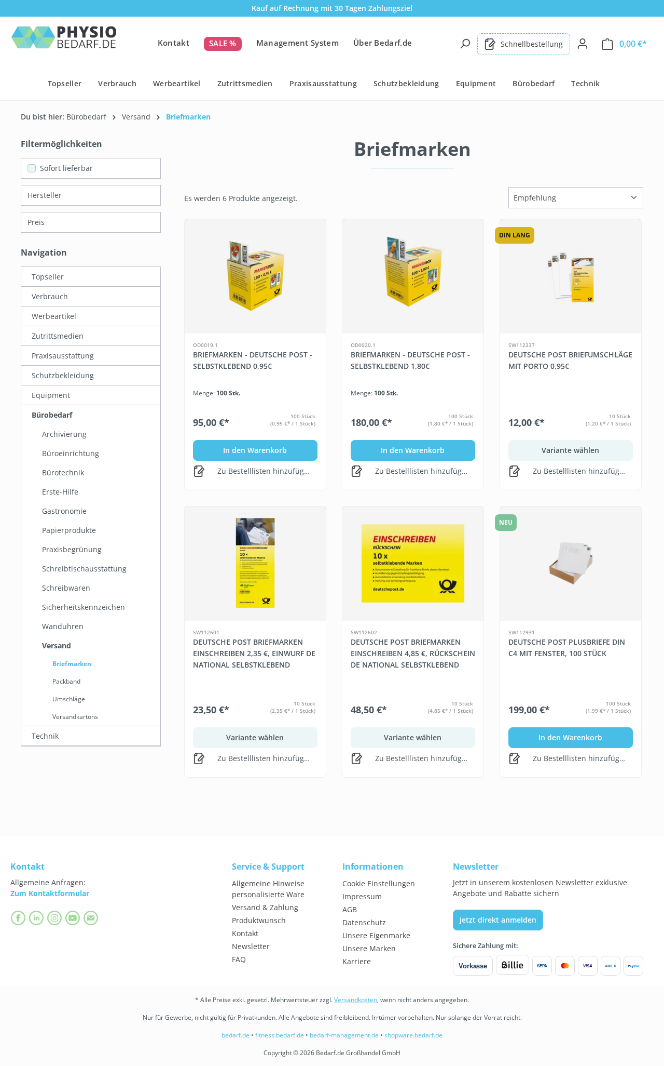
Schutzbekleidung (63, 375)
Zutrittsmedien (58, 336)
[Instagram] (56, 918)
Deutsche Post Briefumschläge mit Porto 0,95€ (570, 360)
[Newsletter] (92, 918)
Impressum (362, 896)
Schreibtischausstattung (84, 569)
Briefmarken (71, 663)
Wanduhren (63, 626)
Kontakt (173, 42)
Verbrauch (50, 296)
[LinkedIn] (38, 918)
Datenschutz (364, 922)
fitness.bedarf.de (279, 1035)
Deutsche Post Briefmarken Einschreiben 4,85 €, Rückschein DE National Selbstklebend (413, 653)
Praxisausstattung (63, 356)
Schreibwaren (66, 588)
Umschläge (68, 699)
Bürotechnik (63, 472)
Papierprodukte (69, 530)
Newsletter (251, 946)
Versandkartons (75, 716)
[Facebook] (19, 918)
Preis (36, 222)
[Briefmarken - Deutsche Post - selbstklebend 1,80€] (412, 276)
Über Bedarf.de (382, 42)
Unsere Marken (369, 948)
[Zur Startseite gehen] (63, 42)
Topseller (48, 277)
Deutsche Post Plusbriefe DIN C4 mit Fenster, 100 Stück (566, 647)
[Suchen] (464, 43)
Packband (66, 681)
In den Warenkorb (255, 450)
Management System (297, 42)
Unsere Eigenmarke (376, 935)
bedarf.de (236, 1035)
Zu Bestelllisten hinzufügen (264, 471)
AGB (349, 909)
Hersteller (44, 195)
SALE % (223, 43)
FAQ (239, 959)
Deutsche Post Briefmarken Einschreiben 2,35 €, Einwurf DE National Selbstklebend (254, 653)
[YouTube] (74, 918)
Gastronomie (64, 511)
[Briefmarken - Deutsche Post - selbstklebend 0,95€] (255, 276)
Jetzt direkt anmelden (498, 920)
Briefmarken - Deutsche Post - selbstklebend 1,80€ (410, 360)
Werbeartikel (54, 316)
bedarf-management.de (344, 1035)
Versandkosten (355, 999)
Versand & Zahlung (265, 907)
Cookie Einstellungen (378, 883)
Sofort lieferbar (66, 168)
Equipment (51, 395)
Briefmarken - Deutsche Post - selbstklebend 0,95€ (252, 360)
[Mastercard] (565, 966)
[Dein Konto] (582, 43)
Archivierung (64, 434)
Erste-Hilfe (60, 492)
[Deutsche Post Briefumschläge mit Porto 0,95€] (570, 276)
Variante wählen (570, 450)
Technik (45, 736)
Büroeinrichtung (70, 453)
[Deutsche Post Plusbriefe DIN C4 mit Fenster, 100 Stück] (570, 564)
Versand (56, 645)
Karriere (356, 961)
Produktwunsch (259, 920)
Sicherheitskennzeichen (83, 607)
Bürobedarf (52, 415)
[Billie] (512, 966)
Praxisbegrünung (72, 549)
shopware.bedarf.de (413, 1035)
